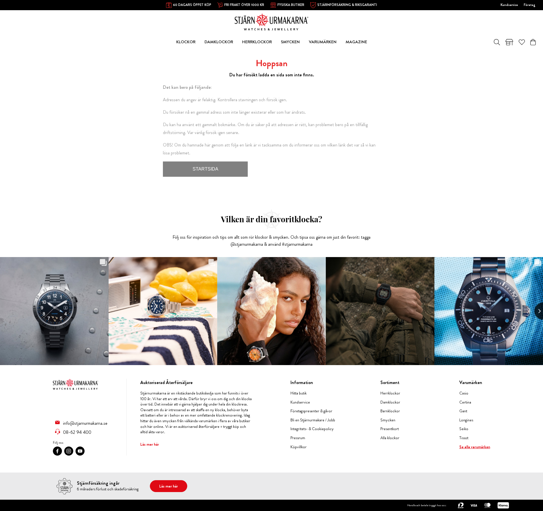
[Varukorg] (533, 42)
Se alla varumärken (474, 447)
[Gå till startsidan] (271, 21)
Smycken (387, 420)
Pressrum (297, 438)
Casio (463, 393)
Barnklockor (390, 411)
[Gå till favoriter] (522, 42)
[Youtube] (80, 451)
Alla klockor (389, 438)
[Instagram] (68, 451)
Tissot (463, 438)
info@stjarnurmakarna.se (85, 423)
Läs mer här (149, 444)
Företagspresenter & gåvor (311, 411)
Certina (465, 402)
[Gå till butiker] (509, 42)
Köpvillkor (298, 447)
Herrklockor (390, 393)
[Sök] (497, 42)
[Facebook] (57, 451)
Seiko (463, 429)
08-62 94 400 (77, 432)
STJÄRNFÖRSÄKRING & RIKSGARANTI (347, 4)
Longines (466, 420)
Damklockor (390, 402)
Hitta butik (298, 393)
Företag (529, 4)
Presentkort (389, 429)
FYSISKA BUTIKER (290, 4)
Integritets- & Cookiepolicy (312, 429)
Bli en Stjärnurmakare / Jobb (312, 420)
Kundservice (509, 4)
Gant (463, 411)
